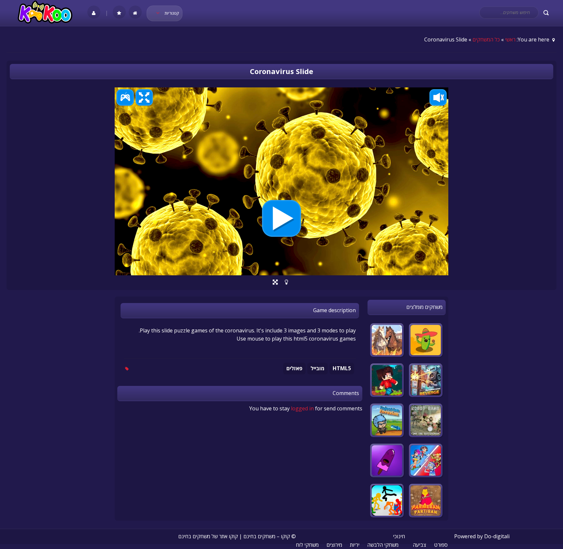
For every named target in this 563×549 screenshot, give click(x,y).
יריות (354, 544)
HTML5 (342, 368)
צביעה (419, 544)
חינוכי (399, 536)
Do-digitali (497, 536)
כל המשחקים (486, 39)
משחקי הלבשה (382, 544)
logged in (302, 408)
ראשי (510, 39)
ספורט (441, 544)
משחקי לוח (307, 544)
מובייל (317, 368)
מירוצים (334, 544)
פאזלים (294, 368)
